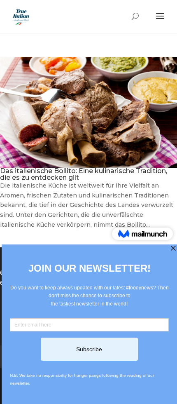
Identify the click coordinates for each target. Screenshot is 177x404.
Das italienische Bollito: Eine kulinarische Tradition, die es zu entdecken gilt (83, 174)
